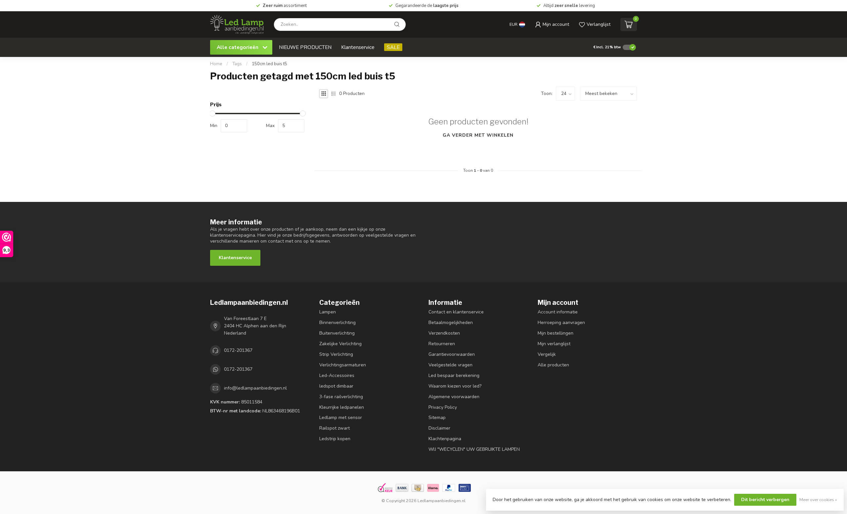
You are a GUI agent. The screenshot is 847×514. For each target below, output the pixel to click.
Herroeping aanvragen (561, 322)
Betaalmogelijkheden (450, 322)
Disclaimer (439, 428)
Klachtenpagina (444, 439)
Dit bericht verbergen (765, 499)
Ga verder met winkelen (478, 135)
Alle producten (553, 365)
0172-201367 (238, 350)
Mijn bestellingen (555, 333)
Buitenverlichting (337, 333)
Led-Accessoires (336, 375)
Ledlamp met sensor (340, 417)
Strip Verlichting (336, 354)
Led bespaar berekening (453, 375)
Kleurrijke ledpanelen (341, 407)
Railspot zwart (334, 428)
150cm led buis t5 (269, 64)
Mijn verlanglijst (554, 344)
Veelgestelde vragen (450, 365)
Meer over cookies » (818, 499)
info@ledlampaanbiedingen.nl (255, 388)
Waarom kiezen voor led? (454, 386)
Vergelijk (547, 354)
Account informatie (558, 312)
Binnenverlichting (337, 322)
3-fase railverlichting (341, 397)
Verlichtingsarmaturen (342, 365)
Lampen (327, 312)
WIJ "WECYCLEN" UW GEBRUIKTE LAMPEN (474, 449)
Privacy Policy (442, 407)
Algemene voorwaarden (453, 397)
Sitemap (437, 417)
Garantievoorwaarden (451, 354)
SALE (393, 47)
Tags (237, 64)
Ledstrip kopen (334, 439)
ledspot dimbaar (336, 386)
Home (216, 64)
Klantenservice (358, 47)
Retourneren (441, 344)
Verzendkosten (444, 333)
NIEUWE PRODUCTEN (305, 47)
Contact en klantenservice (456, 312)
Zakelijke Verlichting (340, 344)
